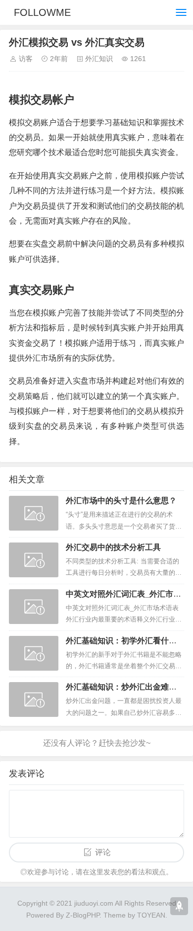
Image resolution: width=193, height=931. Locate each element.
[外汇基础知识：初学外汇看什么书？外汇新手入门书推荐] (33, 653)
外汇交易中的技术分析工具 (113, 547)
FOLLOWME (42, 12)
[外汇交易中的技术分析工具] (33, 560)
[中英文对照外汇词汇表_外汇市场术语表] (33, 606)
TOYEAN (151, 915)
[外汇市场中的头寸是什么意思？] (33, 513)
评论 (103, 852)
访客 (26, 59)
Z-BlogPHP (82, 915)
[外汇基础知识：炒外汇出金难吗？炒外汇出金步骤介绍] (33, 699)
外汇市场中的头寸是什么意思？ (121, 500)
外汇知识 (99, 59)
